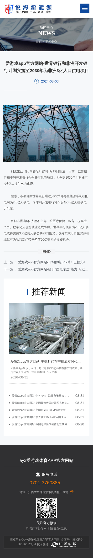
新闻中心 (51, 41)
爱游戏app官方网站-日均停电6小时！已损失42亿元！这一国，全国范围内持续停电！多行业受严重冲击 (53, 262)
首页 (39, 41)
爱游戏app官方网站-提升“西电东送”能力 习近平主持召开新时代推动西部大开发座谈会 (53, 269)
